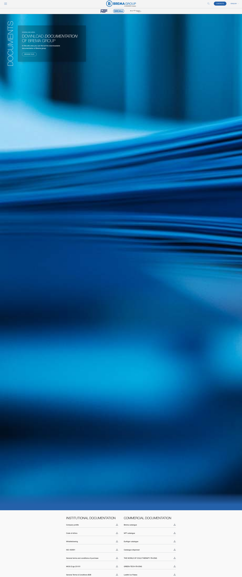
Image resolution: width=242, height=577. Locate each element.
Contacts (220, 3)
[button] (17, 3)
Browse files (29, 54)
